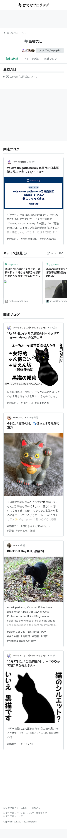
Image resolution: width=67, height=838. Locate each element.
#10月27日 (27, 744)
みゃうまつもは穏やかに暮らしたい (30, 327)
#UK (43, 631)
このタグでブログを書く (50, 50)
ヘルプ (31, 813)
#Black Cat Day (16, 631)
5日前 (31, 162)
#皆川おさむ (42, 402)
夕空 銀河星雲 (19, 162)
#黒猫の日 (13, 238)
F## (15, 545)
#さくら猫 (13, 636)
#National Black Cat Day (21, 640)
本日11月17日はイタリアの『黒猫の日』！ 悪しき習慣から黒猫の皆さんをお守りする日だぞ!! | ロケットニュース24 (23, 272)
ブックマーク (11, 264)
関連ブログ (50, 58)
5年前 (52, 655)
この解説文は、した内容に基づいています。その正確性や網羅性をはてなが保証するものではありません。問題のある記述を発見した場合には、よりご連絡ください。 (20, 77)
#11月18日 (27, 402)
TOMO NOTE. (19, 417)
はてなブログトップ (13, 816)
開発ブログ (41, 813)
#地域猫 (25, 636)
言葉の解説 (12, 58)
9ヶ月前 (54, 327)
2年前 (22, 545)
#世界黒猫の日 (48, 238)
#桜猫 (44, 636)
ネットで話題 (31, 58)
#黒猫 (10, 530)
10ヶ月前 (33, 417)
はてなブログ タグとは (14, 813)
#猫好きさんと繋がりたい (35, 526)
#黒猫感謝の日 (29, 238)
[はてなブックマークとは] (25, 253)
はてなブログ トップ (16, 32)
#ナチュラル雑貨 (25, 530)
